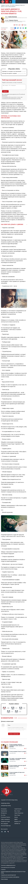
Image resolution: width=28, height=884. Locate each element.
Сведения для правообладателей (8, 875)
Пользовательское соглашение (8, 867)
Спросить (5, 91)
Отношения (4, 809)
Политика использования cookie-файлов (10, 877)
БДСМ (15, 819)
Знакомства (4, 811)
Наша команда (4, 879)
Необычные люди (5, 821)
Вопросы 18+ (17, 821)
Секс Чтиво (17, 815)
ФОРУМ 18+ (17, 823)
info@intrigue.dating (5, 803)
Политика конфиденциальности (8, 865)
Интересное (4, 813)
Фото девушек (4, 823)
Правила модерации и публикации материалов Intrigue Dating (13, 872)
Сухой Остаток (17, 809)
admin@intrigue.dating (6, 805)
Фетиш (16, 817)
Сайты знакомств (5, 819)
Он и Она (3, 815)
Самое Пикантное (18, 813)
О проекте (3, 869)
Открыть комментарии (14, 733)
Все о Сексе (17, 811)
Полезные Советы (5, 817)
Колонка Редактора (6, 825)
